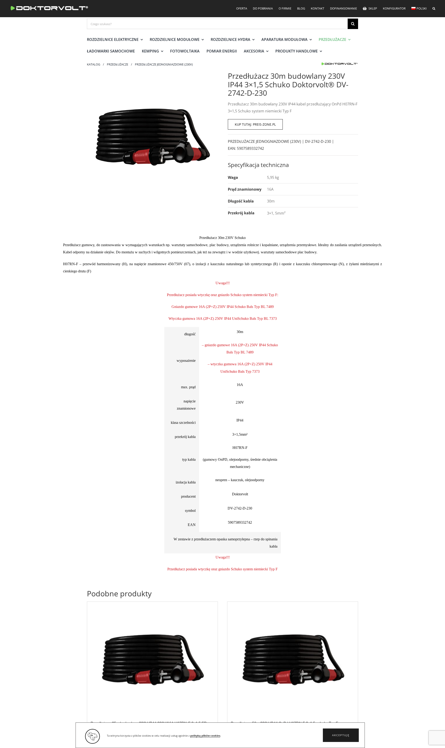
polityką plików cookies (205, 735)
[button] (341, 735)
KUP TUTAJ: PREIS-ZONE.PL (255, 124)
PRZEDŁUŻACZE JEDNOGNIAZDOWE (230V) (264, 141)
